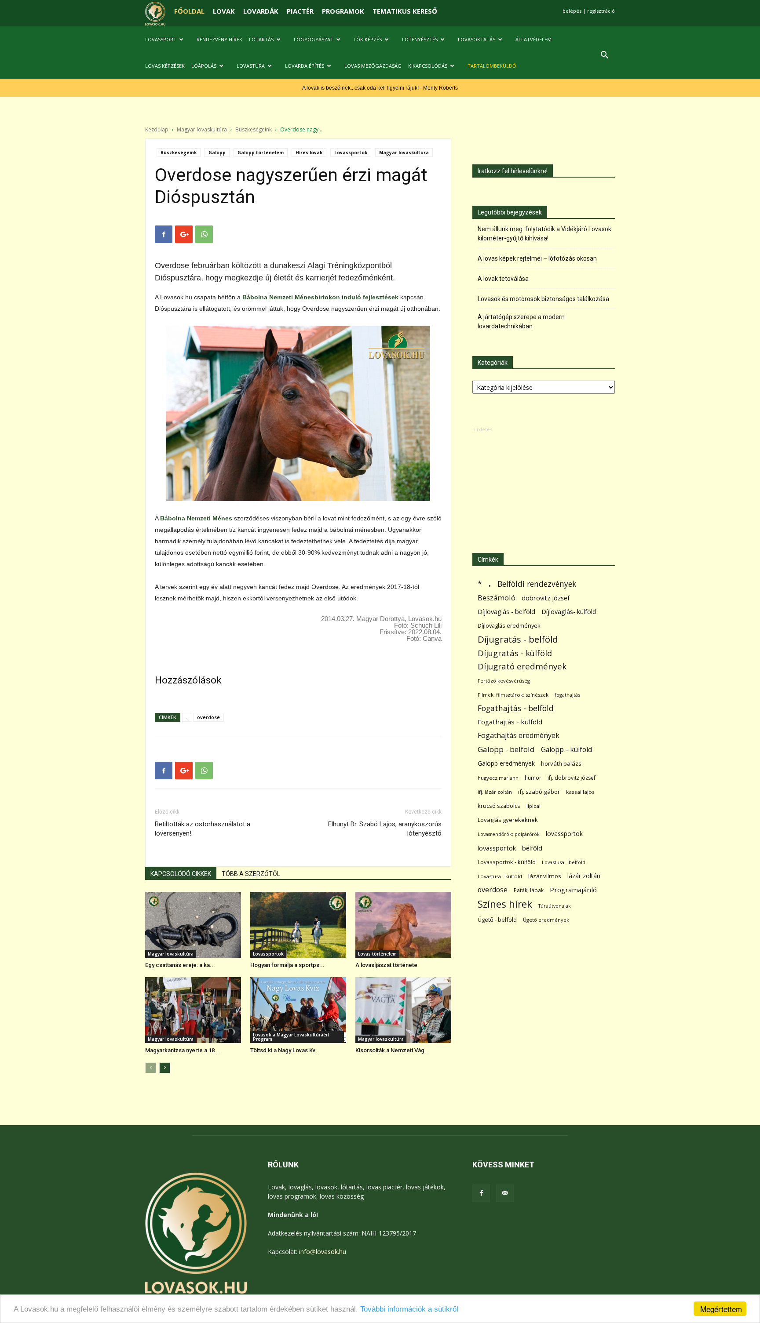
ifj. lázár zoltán (495, 792)
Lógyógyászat (313, 39)
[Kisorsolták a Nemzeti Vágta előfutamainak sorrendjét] (403, 1010)
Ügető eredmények (546, 919)
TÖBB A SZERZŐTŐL (251, 873)
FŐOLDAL (189, 11)
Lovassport (160, 39)
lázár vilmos (544, 876)
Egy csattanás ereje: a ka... (180, 965)
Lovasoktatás (476, 39)
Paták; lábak (529, 890)
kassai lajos (580, 792)
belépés (572, 10)
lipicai (533, 806)
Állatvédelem (533, 39)
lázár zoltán (583, 876)
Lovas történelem (377, 954)
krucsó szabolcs (499, 806)
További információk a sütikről (409, 1309)
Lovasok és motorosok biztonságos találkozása (543, 298)
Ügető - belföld (497, 919)
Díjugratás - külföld (515, 653)
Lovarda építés (304, 65)
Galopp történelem (261, 152)
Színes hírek (505, 904)
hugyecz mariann (498, 777)
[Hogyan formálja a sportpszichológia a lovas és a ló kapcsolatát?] (298, 925)
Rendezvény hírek (219, 39)
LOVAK (224, 11)
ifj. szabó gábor (539, 792)
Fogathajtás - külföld (510, 721)
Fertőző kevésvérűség (504, 680)
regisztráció (601, 10)
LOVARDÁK (260, 11)
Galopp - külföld (566, 749)
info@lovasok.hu (322, 1251)
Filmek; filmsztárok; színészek (513, 694)
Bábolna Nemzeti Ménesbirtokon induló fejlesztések (320, 297)
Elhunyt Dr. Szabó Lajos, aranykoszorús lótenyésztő (385, 828)
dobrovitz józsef (546, 597)
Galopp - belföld (506, 749)
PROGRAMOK (343, 11)
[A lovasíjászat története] (403, 925)
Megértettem (721, 1308)
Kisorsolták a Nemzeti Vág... (392, 1050)
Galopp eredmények (506, 763)
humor (533, 777)
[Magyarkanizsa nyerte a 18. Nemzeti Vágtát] (193, 1010)
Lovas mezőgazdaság (373, 65)
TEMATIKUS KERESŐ (405, 11)
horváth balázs (561, 763)
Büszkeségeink (253, 129)
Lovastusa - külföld (500, 876)
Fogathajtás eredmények (518, 735)
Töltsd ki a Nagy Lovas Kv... (285, 1050)
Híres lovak (309, 152)
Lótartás (261, 39)
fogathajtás (567, 694)
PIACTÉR (300, 11)
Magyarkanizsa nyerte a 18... (182, 1050)
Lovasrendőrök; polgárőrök (509, 834)
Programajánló (573, 889)
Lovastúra (251, 65)
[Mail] (505, 1193)
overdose (208, 717)
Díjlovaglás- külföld (568, 611)
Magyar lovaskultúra (202, 129)
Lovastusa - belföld (563, 862)
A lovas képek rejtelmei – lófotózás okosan (537, 258)
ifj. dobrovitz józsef (572, 777)
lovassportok (564, 833)
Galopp (217, 152)
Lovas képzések (165, 65)
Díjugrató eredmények (522, 666)
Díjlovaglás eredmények (509, 625)
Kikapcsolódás (427, 65)
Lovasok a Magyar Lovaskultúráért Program (291, 1037)
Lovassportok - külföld (507, 862)
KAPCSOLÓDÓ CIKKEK (180, 873)
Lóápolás (203, 65)
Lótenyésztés (420, 39)
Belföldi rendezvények (536, 584)
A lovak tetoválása (503, 278)
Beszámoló (496, 597)
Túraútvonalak (554, 905)
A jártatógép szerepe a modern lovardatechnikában (521, 321)
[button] (604, 56)
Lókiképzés (368, 39)
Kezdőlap (156, 129)
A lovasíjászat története (386, 965)
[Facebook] (481, 1193)
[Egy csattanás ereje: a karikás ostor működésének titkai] (193, 925)
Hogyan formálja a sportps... (287, 965)
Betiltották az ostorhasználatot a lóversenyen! (202, 828)
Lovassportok (350, 152)
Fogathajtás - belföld (516, 708)
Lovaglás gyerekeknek (508, 820)
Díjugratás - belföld (518, 639)
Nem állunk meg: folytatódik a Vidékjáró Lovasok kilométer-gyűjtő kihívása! (544, 233)
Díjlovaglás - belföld (506, 611)
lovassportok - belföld (510, 848)
